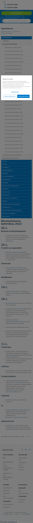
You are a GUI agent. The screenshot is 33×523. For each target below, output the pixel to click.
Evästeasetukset (15, 91)
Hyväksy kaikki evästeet (23, 96)
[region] (16, 87)
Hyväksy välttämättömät (9, 96)
